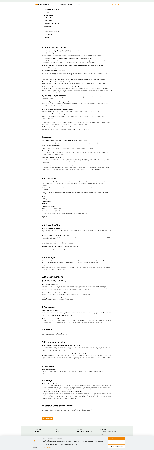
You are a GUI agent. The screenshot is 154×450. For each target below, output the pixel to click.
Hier (43, 282)
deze (47, 83)
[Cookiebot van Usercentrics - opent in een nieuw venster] (35, 448)
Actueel (70, 4)
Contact (80, 4)
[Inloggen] (115, 4)
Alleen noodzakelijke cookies (116, 446)
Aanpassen (116, 442)
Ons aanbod (63, 4)
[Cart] (118, 4)
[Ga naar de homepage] (42, 4)
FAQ (75, 4)
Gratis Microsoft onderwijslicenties (51, 211)
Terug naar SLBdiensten (41, 0)
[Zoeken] (112, 4)
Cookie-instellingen (47, 447)
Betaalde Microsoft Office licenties (51, 208)
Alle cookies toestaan (116, 438)
